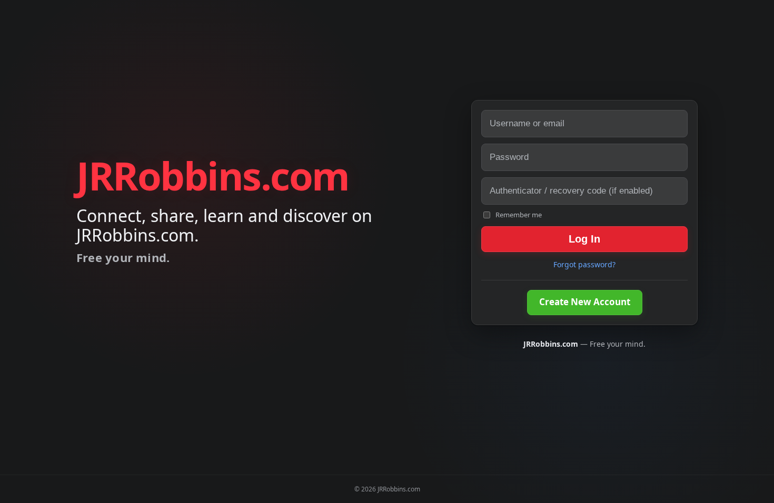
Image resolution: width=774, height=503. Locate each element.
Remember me (518, 214)
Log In (584, 239)
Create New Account (584, 302)
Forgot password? (584, 264)
